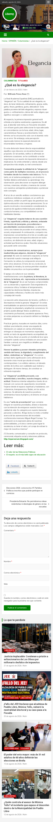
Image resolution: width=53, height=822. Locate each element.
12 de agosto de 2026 (12, 815)
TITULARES (23, 81)
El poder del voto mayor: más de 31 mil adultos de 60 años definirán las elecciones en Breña (24, 757)
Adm (25, 90)
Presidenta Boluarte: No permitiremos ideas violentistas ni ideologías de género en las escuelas (28, 504)
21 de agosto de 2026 (12, 666)
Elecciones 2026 (11, 698)
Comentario (9, 530)
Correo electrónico (12, 573)
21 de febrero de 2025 (13, 90)
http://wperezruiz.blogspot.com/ (18, 439)
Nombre (8, 561)
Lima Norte (9, 650)
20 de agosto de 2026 (12, 716)
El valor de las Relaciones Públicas (20, 452)
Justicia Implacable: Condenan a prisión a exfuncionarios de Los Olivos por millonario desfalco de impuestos (26, 659)
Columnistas (10, 81)
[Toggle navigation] (5, 35)
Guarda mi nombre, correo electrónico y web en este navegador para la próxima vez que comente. (26, 599)
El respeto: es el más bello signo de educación (26, 455)
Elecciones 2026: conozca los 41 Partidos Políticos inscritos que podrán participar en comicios (24, 490)
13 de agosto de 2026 (12, 764)
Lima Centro (26, 698)
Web (6, 584)
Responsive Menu (48, 2)
